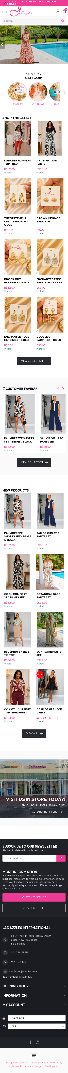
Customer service (34, 897)
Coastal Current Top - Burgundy (17, 711)
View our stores (34, 908)
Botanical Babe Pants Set (48, 595)
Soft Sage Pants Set (48, 653)
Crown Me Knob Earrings (48, 219)
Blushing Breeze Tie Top (16, 653)
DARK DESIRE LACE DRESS (49, 711)
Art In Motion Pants (46, 162)
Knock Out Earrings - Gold (16, 280)
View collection (32, 361)
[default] (4, 212)
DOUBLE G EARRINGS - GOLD (48, 338)
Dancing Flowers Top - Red (17, 162)
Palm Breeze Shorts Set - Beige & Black (19, 440)
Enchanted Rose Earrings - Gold (16, 338)
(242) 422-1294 (18, 962)
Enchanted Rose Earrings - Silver (49, 280)
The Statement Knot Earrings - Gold (16, 221)
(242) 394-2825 (18, 952)
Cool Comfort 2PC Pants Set (15, 595)
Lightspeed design (32, 1066)
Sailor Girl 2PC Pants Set (48, 534)
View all (32, 733)
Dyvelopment (52, 1066)
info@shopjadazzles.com (23, 971)
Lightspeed (15, 1066)
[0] (64, 11)
